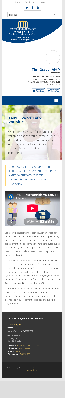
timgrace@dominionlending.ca (46, 79)
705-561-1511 (54, 82)
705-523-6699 (38, 82)
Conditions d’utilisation (40, 368)
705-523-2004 (54, 84)
